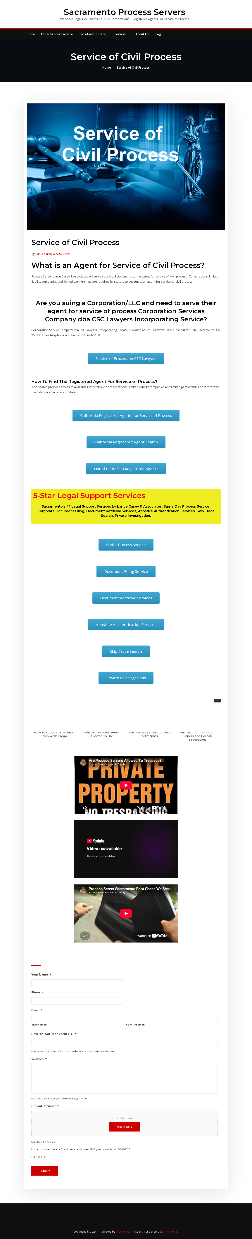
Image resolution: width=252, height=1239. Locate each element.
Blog (158, 34)
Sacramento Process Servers (124, 12)
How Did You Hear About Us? (54, 1034)
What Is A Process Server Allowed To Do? (102, 734)
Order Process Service (57, 34)
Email (37, 1010)
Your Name (41, 974)
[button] (219, 700)
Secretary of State (92, 34)
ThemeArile (171, 1231)
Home (31, 34)
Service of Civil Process (133, 67)
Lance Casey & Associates (52, 254)
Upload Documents (45, 1106)
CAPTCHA (38, 1157)
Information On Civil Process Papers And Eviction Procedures (197, 736)
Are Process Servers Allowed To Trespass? (150, 734)
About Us (142, 34)
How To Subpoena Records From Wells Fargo (54, 734)
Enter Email (39, 1024)
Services (121, 34)
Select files (124, 1127)
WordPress (123, 1231)
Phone (37, 992)
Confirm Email (135, 1024)
